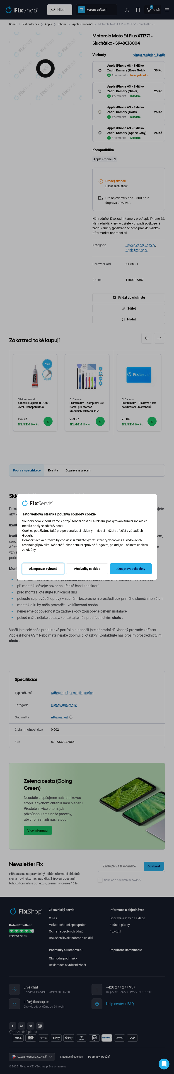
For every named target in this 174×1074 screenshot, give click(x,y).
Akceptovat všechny (130, 569)
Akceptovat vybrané (43, 569)
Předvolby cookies (87, 569)
